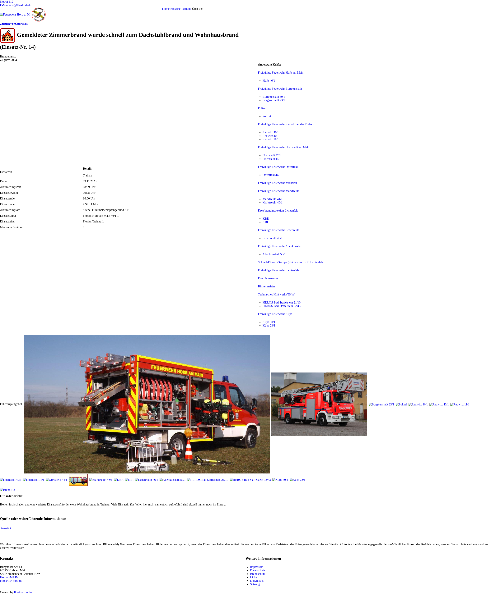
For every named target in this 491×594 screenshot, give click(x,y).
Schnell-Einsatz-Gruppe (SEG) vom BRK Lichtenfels (290, 262)
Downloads (257, 580)
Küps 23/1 (269, 325)
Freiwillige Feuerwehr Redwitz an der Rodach (286, 124)
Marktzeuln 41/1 (273, 199)
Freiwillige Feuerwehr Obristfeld (278, 166)
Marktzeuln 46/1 (273, 202)
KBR (266, 218)
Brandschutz (257, 573)
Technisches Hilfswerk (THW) (276, 294)
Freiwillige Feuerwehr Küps (275, 314)
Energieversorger (268, 278)
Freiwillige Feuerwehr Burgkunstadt (280, 88)
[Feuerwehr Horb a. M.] (34, 14)
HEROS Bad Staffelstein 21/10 (282, 302)
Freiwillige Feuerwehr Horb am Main (280, 72)
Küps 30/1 (269, 322)
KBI (265, 222)
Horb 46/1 (269, 80)
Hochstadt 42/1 (272, 155)
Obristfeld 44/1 (272, 174)
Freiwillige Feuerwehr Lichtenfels (278, 270)
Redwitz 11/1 (271, 139)
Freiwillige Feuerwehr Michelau (277, 183)
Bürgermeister (266, 286)
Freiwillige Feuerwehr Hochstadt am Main (283, 147)
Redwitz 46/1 (271, 132)
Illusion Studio (23, 592)
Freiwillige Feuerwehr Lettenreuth (278, 230)
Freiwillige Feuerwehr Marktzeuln (278, 191)
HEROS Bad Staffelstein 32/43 (282, 306)
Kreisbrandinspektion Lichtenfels (278, 210)
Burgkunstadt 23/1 (274, 100)
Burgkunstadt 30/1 (274, 96)
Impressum (256, 567)
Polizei (262, 108)
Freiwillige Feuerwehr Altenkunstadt (280, 246)
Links (253, 577)
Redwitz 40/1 (271, 135)
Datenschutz (257, 570)
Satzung (255, 584)
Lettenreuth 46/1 (273, 238)
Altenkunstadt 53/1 (274, 254)
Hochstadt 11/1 (272, 158)
